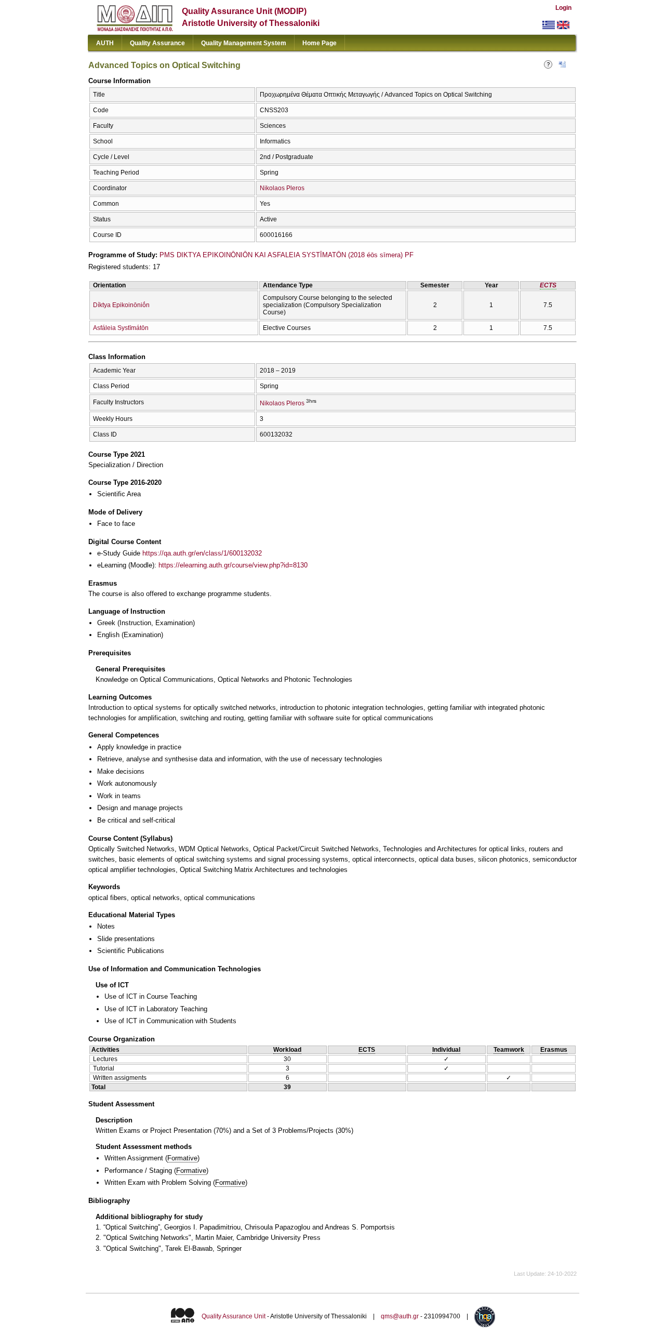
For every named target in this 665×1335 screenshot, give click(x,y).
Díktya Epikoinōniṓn (121, 305)
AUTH (105, 43)
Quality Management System (243, 43)
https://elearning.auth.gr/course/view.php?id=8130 (233, 565)
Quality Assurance (157, 43)
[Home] (135, 29)
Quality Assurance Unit (233, 1316)
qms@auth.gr (400, 1316)
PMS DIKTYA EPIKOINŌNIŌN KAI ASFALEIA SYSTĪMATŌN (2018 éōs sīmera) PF (286, 255)
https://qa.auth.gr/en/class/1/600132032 (202, 553)
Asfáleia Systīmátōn (121, 328)
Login (563, 7)
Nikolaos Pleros (282, 188)
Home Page (319, 43)
